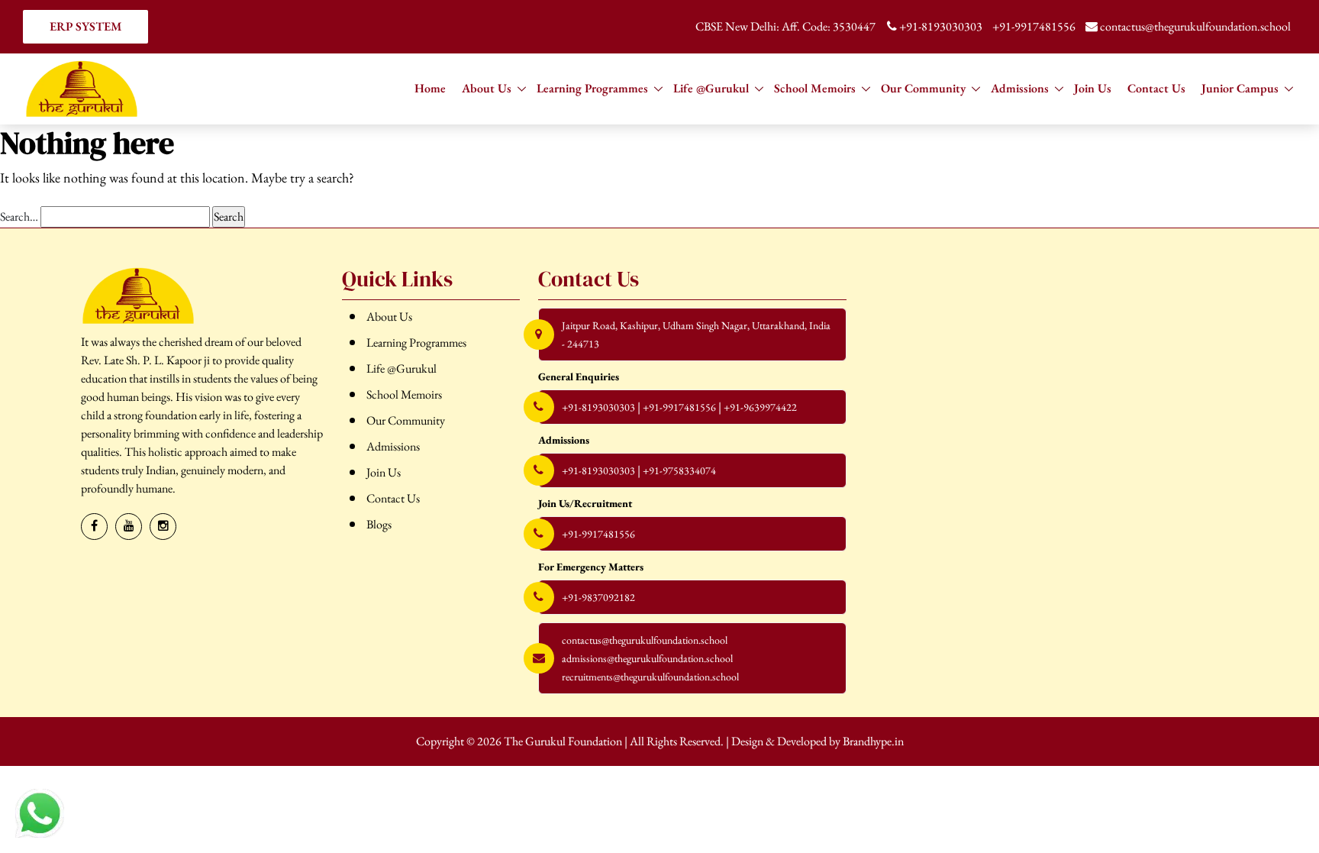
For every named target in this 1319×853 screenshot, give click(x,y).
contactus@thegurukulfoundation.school (1194, 26)
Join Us (1092, 88)
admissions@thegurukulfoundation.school (647, 658)
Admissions (1020, 88)
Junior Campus (1240, 88)
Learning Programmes (592, 88)
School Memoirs (815, 88)
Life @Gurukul (711, 88)
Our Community (923, 88)
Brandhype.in (873, 741)
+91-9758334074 (679, 470)
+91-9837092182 (598, 597)
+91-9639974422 (760, 407)
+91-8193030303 (941, 26)
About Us (486, 88)
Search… (19, 216)
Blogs (379, 524)
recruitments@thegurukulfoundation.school (650, 676)
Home (430, 88)
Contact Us (1156, 88)
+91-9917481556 (1034, 26)
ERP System (86, 26)
